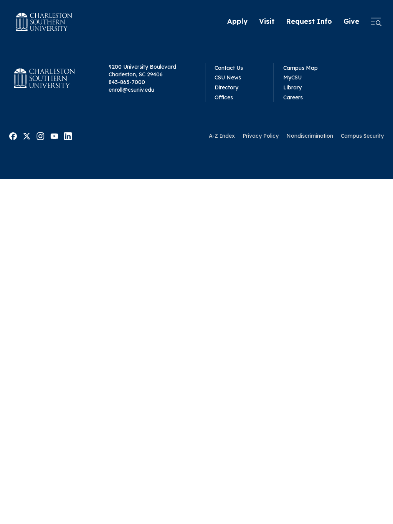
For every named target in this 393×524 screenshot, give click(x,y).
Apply (237, 21)
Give (351, 21)
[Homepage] (44, 22)
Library (292, 87)
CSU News (228, 77)
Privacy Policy (261, 135)
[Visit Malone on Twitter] (27, 135)
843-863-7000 (127, 82)
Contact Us (229, 67)
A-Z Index (222, 135)
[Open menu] (376, 22)
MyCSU (292, 77)
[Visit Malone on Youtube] (54, 135)
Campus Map (300, 67)
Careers (293, 97)
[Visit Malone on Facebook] (13, 135)
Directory (226, 87)
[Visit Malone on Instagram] (40, 135)
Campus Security (362, 135)
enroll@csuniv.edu (131, 89)
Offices (224, 97)
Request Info (309, 21)
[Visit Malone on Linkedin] (68, 135)
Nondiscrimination (309, 135)
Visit (266, 21)
